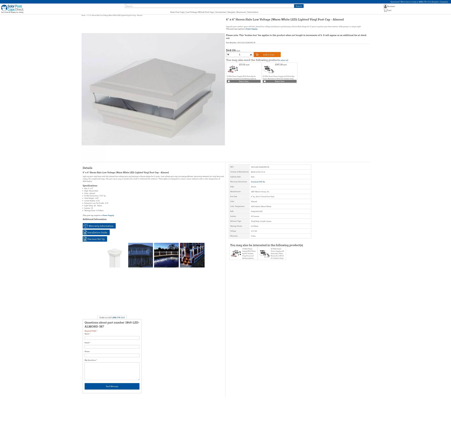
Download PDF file (258, 182)
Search (299, 6)
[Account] (385, 6)
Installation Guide (97, 232)
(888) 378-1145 (118, 317)
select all (284, 60)
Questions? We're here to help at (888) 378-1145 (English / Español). (419, 2)
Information (252, 12)
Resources (241, 12)
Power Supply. (252, 29)
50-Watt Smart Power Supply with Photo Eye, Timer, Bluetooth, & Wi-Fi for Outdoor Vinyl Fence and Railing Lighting (279, 78)
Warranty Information (101, 225)
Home (83, 15)
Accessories (220, 12)
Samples (231, 12)
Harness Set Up (96, 238)
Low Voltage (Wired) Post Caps (200, 12)
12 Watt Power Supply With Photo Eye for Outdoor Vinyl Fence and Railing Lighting (249, 253)
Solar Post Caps (177, 12)
